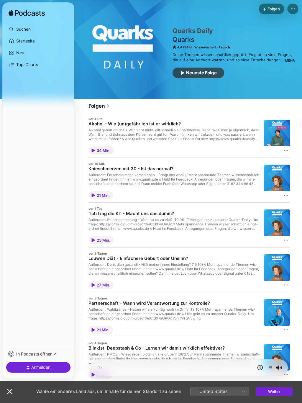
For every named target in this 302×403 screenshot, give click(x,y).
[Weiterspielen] (269, 367)
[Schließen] (9, 391)
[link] (99, 106)
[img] (27, 13)
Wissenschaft (205, 47)
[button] (38, 29)
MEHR (290, 60)
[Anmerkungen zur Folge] (260, 367)
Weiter (274, 391)
